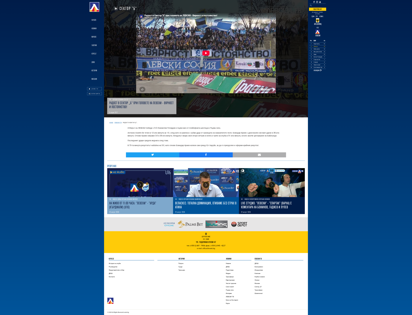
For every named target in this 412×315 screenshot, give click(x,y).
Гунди (180, 267)
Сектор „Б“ (258, 287)
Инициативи (259, 270)
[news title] (140, 182)
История (94, 70)
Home (111, 122)
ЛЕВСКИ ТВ (230, 297)
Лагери (257, 280)
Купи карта (95, 94)
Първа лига (230, 290)
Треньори (181, 270)
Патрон (180, 263)
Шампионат (259, 293)
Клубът (94, 53)
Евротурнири (230, 280)
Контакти (112, 277)
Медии (228, 273)
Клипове (257, 273)
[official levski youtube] (320, 2)
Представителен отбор (116, 270)
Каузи (228, 303)
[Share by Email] (259, 154)
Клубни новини (260, 277)
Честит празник (231, 283)
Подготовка (229, 270)
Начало (94, 20)
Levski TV (94, 89)
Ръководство (113, 267)
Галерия (94, 45)
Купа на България (232, 300)
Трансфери (230, 277)
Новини (94, 28)
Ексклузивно (259, 267)
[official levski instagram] (317, 2)
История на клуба (115, 263)
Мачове (94, 37)
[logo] (94, 7)
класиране (317, 70)
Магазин (94, 79)
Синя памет (230, 287)
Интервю (229, 293)
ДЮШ (93, 62)
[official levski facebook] (314, 2)
